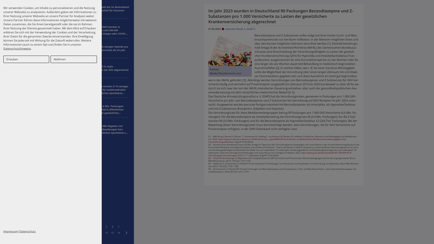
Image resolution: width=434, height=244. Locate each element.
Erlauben (12, 59)
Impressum (10, 231)
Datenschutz (27, 231)
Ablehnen (60, 59)
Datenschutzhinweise (17, 48)
